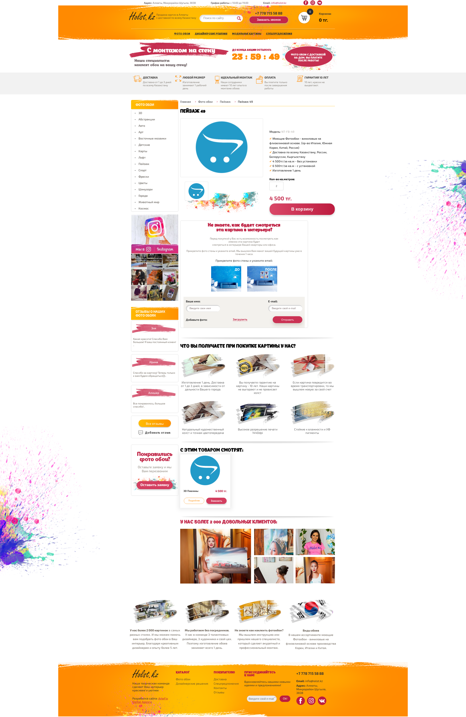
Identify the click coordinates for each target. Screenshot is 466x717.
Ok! (285, 698)
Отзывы (219, 692)
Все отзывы (155, 424)
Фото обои (182, 34)
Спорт (143, 170)
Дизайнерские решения (211, 34)
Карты (143, 151)
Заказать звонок (269, 19)
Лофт (142, 157)
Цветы (143, 183)
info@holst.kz (278, 2)
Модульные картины (246, 34)
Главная (185, 101)
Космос (144, 208)
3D (140, 113)
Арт (141, 132)
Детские (144, 144)
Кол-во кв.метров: (282, 179)
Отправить (287, 319)
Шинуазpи (146, 189)
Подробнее (194, 500)
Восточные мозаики (152, 138)
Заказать (216, 500)
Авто (142, 125)
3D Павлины (190, 490)
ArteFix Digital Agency (150, 700)
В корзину (302, 209)
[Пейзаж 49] (221, 147)
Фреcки (144, 176)
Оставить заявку (154, 484)
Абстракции (147, 119)
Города (143, 195)
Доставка (220, 679)
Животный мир (149, 202)
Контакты (220, 688)
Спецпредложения (279, 34)
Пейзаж (144, 163)
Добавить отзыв (157, 433)
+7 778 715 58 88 (268, 13)
